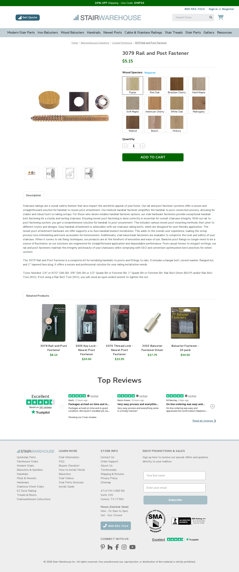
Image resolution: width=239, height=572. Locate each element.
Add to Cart (54, 326)
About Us (107, 466)
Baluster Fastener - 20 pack (185, 348)
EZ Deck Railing (26, 491)
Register (228, 9)
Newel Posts (112, 32)
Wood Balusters (72, 32)
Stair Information (69, 457)
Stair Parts (193, 32)
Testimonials (109, 470)
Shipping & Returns (112, 474)
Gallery (209, 32)
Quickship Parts (26, 457)
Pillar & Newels (26, 478)
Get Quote (29, 17)
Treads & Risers (27, 495)
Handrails (94, 32)
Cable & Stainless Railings (143, 32)
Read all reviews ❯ (204, 421)
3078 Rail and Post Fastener (53, 348)
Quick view (53, 319)
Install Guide (66, 487)
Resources (224, 32)
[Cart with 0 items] (221, 17)
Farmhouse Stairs (27, 461)
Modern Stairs (25, 466)
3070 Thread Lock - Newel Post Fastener (119, 350)
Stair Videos (66, 478)
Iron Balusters (48, 32)
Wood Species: (138, 72)
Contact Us (107, 457)
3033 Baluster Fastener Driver (152, 348)
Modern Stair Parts (21, 32)
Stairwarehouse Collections (34, 499)
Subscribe (175, 499)
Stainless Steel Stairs (30, 487)
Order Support (109, 461)
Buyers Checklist (69, 466)
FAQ (61, 461)
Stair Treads (174, 32)
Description (33, 195)
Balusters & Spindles (30, 470)
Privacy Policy (109, 478)
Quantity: (128, 139)
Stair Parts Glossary (71, 482)
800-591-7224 (195, 9)
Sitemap (106, 482)
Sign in (213, 9)
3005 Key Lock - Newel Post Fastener (87, 350)
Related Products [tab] (37, 296)
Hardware (23, 482)
